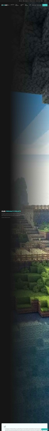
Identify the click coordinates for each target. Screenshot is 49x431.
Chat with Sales (45, 429)
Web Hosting (26, 5)
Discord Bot (22, 5)
